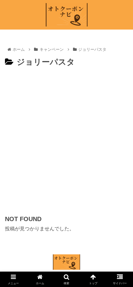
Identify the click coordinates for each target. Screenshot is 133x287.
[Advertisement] (66, 138)
